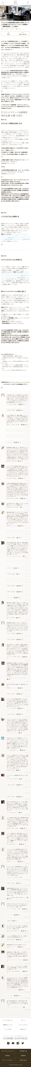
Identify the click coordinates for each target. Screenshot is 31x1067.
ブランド (23, 1020)
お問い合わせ (23, 1060)
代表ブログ (23, 1029)
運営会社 (7, 1055)
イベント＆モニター (7, 1020)
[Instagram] (8, 1043)
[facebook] (18, 1043)
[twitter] (23, 1043)
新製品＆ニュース (7, 1024)
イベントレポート (23, 1024)
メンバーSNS (7, 1029)
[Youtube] (13, 1043)
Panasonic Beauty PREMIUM (7, 19)
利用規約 (23, 1055)
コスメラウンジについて (7, 1051)
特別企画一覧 (23, 1051)
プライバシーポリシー (8, 1060)
